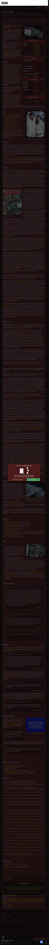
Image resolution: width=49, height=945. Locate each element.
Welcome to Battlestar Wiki (24, 466)
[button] (17, 479)
